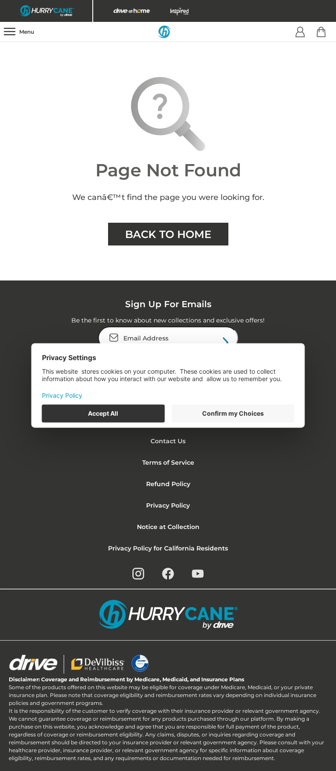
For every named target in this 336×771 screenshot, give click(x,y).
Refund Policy (168, 484)
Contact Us (168, 441)
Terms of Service (168, 462)
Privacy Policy (168, 505)
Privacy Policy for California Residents (168, 548)
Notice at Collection (168, 527)
